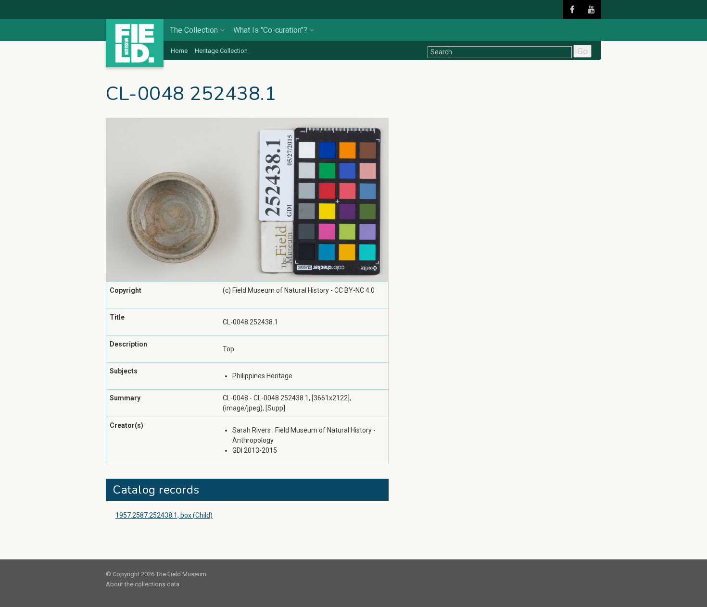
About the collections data (142, 584)
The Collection (194, 30)
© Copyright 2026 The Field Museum (156, 574)
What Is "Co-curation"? (270, 30)
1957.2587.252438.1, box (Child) (164, 515)
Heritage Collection (221, 50)
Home (179, 50)
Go (582, 51)
